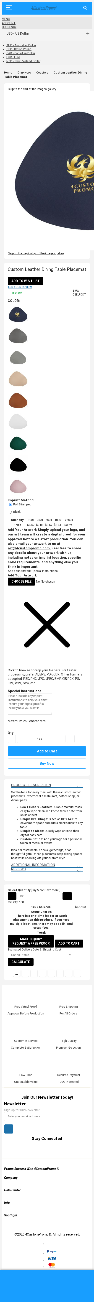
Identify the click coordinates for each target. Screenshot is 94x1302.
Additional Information (33, 865)
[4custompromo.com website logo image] (43, 8)
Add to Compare (16, 973)
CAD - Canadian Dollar (20, 53)
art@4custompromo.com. (29, 548)
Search (85, 8)
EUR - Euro (13, 57)
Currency (9, 27)
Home (8, 72)
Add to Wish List (25, 281)
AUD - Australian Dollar (21, 45)
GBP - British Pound (18, 49)
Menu (6, 19)
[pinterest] (43, 1149)
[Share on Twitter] (34, 973)
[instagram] (60, 1149)
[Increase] (71, 739)
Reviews (18, 869)
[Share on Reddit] (77, 973)
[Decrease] (12, 739)
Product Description (31, 785)
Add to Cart (69, 943)
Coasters (42, 72)
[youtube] (51, 1149)
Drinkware (24, 72)
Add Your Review (20, 287)
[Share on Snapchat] (68, 973)
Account (9, 23)
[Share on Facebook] (25, 973)
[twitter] (34, 1149)
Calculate (20, 962)
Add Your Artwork (19, 571)
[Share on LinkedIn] (42, 973)
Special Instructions (44, 571)
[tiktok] (69, 1149)
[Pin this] (51, 973)
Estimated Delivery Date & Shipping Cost (34, 949)
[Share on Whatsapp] (60, 973)
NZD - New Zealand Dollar (23, 61)
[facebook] (25, 1149)
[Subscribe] (8, 1129)
